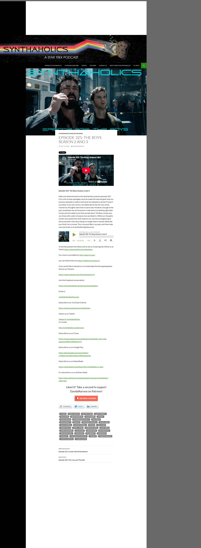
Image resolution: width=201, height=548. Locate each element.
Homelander (104, 422)
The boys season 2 (105, 436)
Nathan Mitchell (66, 433)
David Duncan (65, 419)
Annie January (74, 414)
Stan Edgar (102, 433)
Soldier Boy (91, 433)
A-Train (63, 414)
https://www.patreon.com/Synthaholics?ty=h (77, 274)
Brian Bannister (76, 416)
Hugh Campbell (66, 425)
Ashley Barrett (100, 414)
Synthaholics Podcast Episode (71, 133)
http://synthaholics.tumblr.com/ (71, 328)
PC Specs (136, 65)
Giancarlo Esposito (90, 422)
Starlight (64, 436)
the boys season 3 (67, 439)
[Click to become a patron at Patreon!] (86, 398)
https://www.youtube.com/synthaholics (74, 308)
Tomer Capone (81, 439)
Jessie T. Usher (78, 428)
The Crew (93, 65)
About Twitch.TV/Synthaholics (120, 65)
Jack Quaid (101, 425)
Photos (84, 65)
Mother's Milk (104, 430)
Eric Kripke (96, 419)
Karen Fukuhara (91, 428)
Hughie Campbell (80, 425)
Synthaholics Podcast (79, 436)
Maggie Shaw (91, 430)
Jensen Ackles (65, 428)
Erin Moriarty (65, 422)
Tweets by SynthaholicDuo (69, 319)
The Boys (93, 436)
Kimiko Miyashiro (67, 430)
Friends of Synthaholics (53, 65)
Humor (91, 425)
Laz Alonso (80, 430)
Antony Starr (87, 414)
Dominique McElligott (81, 419)
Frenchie (77, 422)
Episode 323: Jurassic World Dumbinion (73, 450)
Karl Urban (105, 428)
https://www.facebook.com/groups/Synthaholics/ (78, 286)
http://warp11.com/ (87, 255)
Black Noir (64, 416)
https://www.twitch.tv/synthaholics (78, 249)
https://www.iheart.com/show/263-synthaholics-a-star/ (81, 367)
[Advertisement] (73, 17)
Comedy (100, 416)
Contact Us (103, 65)
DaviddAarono (78, 146)
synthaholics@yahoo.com (69, 297)
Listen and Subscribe (72, 65)
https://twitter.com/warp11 (89, 260)
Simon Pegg (79, 433)
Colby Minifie (90, 416)
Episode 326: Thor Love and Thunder (72, 458)
